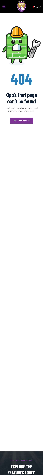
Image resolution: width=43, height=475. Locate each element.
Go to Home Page (20, 120)
